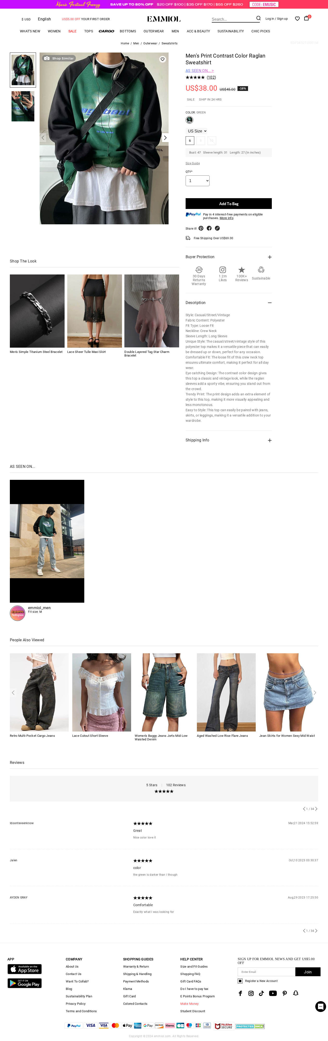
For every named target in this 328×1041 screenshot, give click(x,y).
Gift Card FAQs (190, 981)
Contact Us (73, 974)
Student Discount (192, 1011)
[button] (43, 137)
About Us (72, 966)
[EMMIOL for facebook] (240, 993)
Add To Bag (228, 203)
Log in (270, 18)
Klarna (127, 989)
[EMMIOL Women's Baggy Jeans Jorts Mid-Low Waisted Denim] (164, 692)
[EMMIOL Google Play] (24, 987)
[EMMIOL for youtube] (273, 993)
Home (125, 43)
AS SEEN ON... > (200, 70)
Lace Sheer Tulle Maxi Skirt (86, 351)
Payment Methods (136, 981)
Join (308, 972)
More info (226, 218)
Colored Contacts (135, 1003)
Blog (69, 989)
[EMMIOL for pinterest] (284, 993)
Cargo (106, 31)
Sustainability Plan (79, 996)
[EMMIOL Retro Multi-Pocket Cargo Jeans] (39, 692)
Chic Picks (260, 31)
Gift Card (129, 996)
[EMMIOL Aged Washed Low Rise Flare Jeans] (226, 692)
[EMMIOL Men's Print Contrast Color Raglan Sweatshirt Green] (189, 122)
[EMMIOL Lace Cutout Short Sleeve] (101, 692)
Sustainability (231, 31)
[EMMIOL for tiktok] (261, 993)
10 (212, 141)
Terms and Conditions (81, 1011)
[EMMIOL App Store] (24, 973)
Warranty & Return (136, 966)
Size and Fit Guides (194, 966)
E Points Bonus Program (197, 996)
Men (175, 31)
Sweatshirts (169, 43)
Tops (88, 31)
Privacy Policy (75, 1003)
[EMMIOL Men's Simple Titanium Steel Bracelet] (37, 310)
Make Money (189, 1003)
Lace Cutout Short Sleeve (90, 736)
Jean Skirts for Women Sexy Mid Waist (287, 736)
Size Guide (193, 163)
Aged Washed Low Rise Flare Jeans (222, 736)
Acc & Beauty (198, 31)
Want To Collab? (77, 981)
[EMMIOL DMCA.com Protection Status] (250, 1029)
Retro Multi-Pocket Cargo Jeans (32, 736)
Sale (72, 31)
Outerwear (154, 31)
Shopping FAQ (190, 974)
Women (54, 31)
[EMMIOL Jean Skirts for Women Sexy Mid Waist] (288, 692)
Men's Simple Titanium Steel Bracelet (36, 351)
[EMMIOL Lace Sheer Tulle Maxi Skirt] (94, 310)
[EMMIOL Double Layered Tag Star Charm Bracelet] (151, 310)
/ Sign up (281, 18)
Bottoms (128, 31)
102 (211, 77)
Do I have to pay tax (194, 989)
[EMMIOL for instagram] (251, 993)
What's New (30, 31)
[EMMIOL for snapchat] (296, 993)
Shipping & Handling (137, 974)
